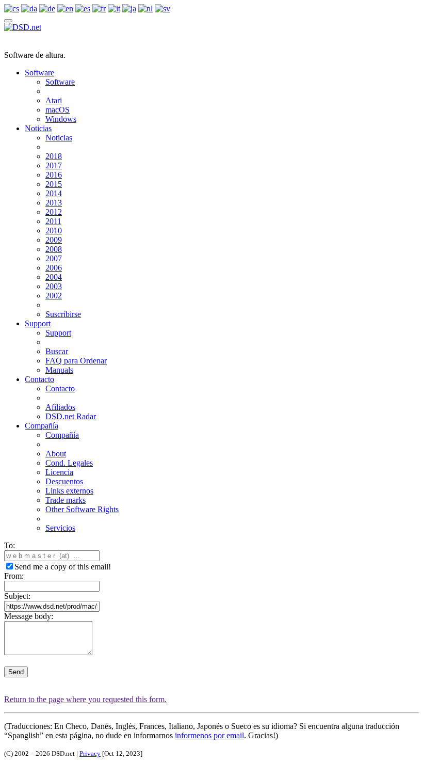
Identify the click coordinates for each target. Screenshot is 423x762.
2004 (53, 277)
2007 (53, 258)
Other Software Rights (82, 509)
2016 (53, 174)
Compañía (41, 425)
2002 (53, 295)
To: (9, 545)
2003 (53, 286)
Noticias (38, 128)
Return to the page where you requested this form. (85, 699)
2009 (53, 239)
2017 (53, 165)
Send (16, 672)
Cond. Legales (69, 462)
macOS (57, 109)
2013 (53, 202)
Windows (60, 119)
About (55, 453)
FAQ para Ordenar (76, 360)
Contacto (39, 379)
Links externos (69, 490)
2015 (53, 184)
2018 (53, 156)
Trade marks (65, 500)
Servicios (60, 527)
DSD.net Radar (70, 416)
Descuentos (64, 481)
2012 (53, 212)
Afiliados (60, 407)
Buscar (56, 351)
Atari (53, 100)
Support (38, 323)
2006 (53, 267)
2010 (53, 230)
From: (14, 576)
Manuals (59, 370)
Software (39, 72)
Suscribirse (63, 314)
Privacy (90, 753)
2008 (53, 249)
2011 (53, 221)
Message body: (28, 616)
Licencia (59, 472)
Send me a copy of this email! (62, 566)
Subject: (17, 596)
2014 (53, 193)
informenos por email (209, 735)
